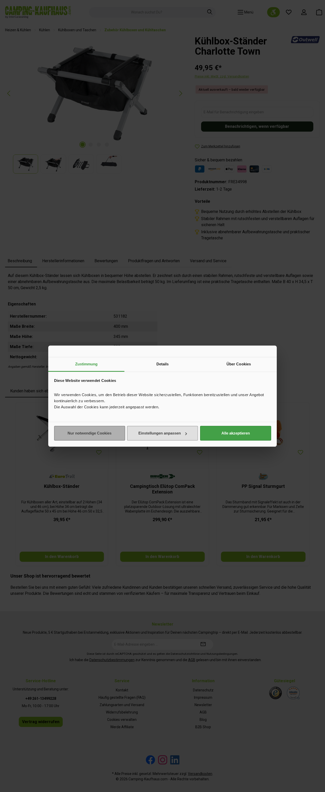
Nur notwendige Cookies (89, 433)
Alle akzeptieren (235, 433)
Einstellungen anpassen (159, 433)
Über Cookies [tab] (238, 364)
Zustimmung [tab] (86, 364)
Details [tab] (162, 364)
